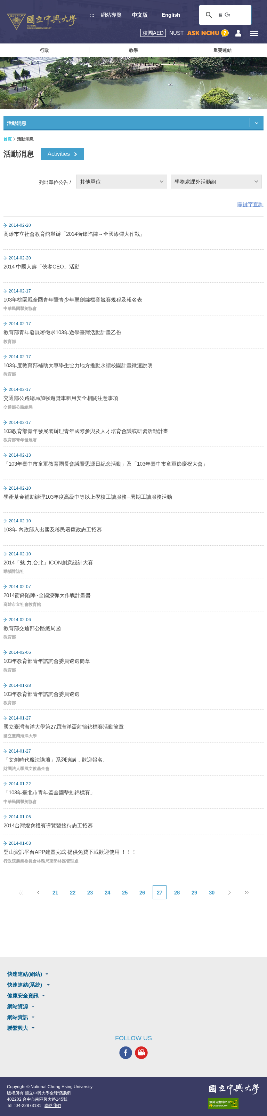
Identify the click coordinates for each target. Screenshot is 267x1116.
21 (55, 893)
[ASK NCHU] (208, 33)
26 (142, 893)
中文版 (140, 15)
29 (194, 893)
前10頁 (20, 892)
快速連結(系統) (25, 985)
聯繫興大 (17, 1028)
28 (177, 893)
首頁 (7, 139)
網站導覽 (111, 15)
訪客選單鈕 (238, 33)
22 (72, 893)
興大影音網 (141, 1052)
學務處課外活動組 (195, 182)
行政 (44, 50)
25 (125, 893)
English (171, 15)
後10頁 (246, 892)
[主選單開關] (254, 33)
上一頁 (38, 892)
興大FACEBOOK (125, 1052)
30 (212, 893)
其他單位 (90, 182)
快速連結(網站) (24, 974)
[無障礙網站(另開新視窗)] (234, 1103)
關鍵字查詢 (250, 204)
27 (159, 893)
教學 (133, 50)
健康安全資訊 (23, 995)
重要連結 (222, 50)
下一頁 (229, 892)
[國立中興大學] (41, 22)
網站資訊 (17, 1017)
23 (90, 893)
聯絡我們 (52, 1105)
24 (107, 893)
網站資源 (17, 1006)
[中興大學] (234, 1089)
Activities (59, 154)
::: (92, 15)
